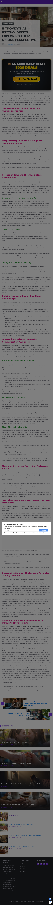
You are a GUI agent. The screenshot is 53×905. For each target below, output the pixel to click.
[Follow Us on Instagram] (44, 864)
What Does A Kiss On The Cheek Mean (15, 742)
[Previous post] (3, 704)
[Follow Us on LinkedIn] (47, 864)
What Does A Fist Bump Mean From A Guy (16, 763)
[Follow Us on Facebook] (38, 864)
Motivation (22, 866)
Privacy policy (23, 901)
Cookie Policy (31, 901)
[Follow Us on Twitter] (41, 864)
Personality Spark (10, 44)
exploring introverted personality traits (29, 656)
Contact (17, 901)
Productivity (23, 869)
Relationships (8, 24)
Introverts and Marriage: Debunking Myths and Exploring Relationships (35, 703)
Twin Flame (23, 874)
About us (12, 901)
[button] (51, 2)
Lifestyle (22, 863)
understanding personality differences (39, 588)
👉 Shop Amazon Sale (26, 79)
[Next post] (50, 714)
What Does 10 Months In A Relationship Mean (17, 805)
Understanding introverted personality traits (27, 665)
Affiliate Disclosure (39, 901)
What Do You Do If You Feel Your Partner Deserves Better (21, 784)
